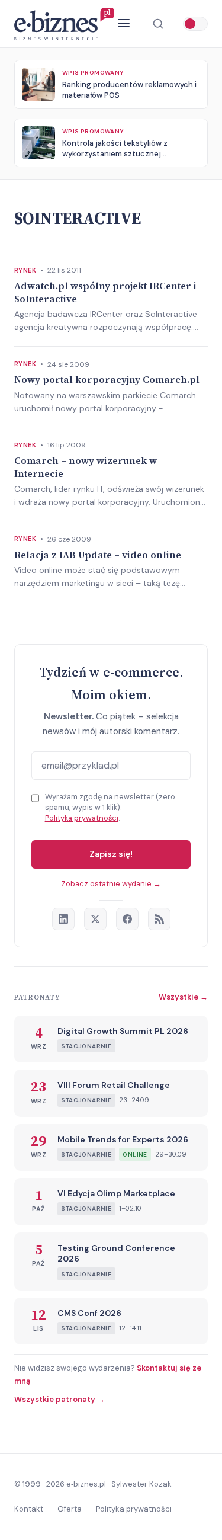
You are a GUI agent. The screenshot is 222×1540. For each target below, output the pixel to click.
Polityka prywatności (81, 818)
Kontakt (28, 1509)
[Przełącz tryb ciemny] (195, 24)
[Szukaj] (158, 23)
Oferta (69, 1509)
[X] (95, 919)
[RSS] (159, 919)
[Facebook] (127, 919)
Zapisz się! (111, 854)
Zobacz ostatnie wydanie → (111, 884)
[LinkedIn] (63, 919)
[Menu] (123, 24)
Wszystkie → (183, 997)
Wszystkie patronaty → (59, 1399)
